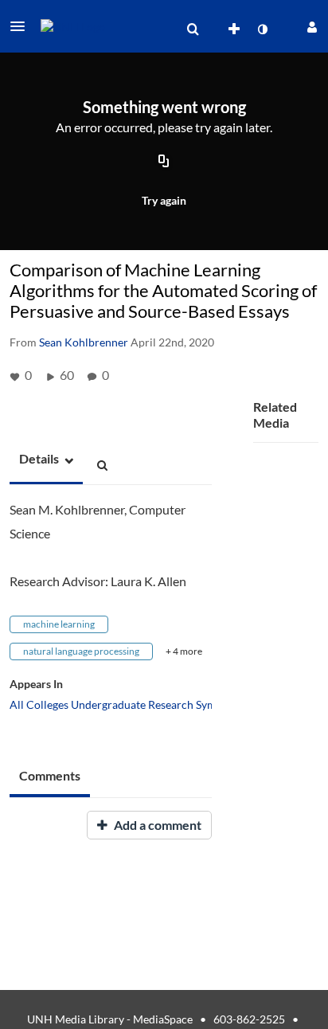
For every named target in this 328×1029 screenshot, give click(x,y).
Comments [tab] (49, 775)
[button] (22, 26)
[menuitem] (192, 29)
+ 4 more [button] (184, 651)
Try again (164, 200)
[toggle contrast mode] (262, 29)
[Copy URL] (164, 161)
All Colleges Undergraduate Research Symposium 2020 (145, 704)
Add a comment (156, 824)
